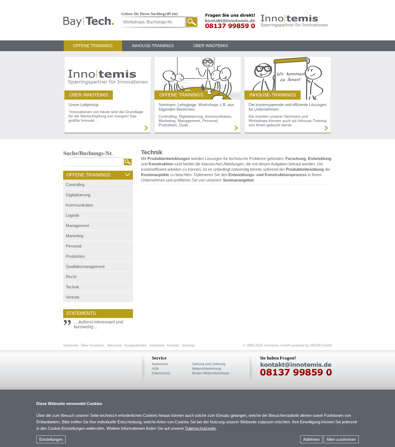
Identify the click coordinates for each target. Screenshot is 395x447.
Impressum (160, 364)
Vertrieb (72, 297)
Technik (72, 287)
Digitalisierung (78, 195)
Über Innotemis (210, 45)
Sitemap (188, 345)
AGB (155, 369)
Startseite (70, 345)
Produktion (75, 256)
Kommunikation (79, 205)
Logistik (72, 215)
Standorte (156, 345)
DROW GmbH (320, 345)
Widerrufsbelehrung (206, 369)
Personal (73, 246)
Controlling (75, 184)
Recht (71, 276)
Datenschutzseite (200, 428)
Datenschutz (161, 373)
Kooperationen (135, 345)
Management (77, 225)
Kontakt (173, 345)
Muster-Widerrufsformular (210, 373)
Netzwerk (114, 345)
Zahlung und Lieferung (208, 364)
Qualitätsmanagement (85, 266)
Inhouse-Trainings (153, 45)
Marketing (74, 235)
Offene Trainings (93, 45)
